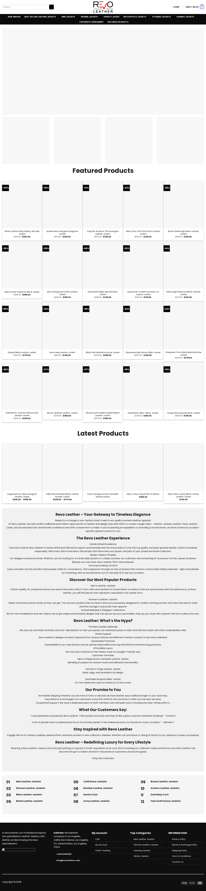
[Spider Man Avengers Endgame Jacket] (62, 204)
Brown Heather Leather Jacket (62, 413)
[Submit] (51, 7)
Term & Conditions (181, 856)
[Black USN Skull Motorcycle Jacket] (103, 325)
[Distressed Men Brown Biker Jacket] (143, 325)
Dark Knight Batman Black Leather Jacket (183, 293)
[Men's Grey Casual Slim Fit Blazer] (143, 467)
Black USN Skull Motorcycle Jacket (103, 352)
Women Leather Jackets (30, 788)
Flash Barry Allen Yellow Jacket (143, 413)
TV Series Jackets (161, 17)
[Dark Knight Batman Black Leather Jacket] (183, 265)
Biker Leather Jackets (29, 794)
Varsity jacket (112, 17)
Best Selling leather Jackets (40, 17)
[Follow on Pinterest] (110, 882)
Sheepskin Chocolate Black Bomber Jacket (184, 353)
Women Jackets (89, 17)
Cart (97, 839)
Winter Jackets (141, 856)
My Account (101, 844)
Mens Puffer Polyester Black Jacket (22, 292)
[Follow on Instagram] (96, 882)
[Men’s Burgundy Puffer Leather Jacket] (62, 265)
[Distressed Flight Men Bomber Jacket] (103, 265)
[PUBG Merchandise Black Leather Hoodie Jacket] (62, 467)
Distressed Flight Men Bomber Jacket (103, 293)
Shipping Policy (179, 850)
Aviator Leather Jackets (165, 788)
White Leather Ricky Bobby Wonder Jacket (22, 232)
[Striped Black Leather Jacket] (22, 325)
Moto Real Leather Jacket (62, 352)
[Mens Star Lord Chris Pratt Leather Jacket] (143, 204)
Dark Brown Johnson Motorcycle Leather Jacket (22, 414)
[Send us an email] (103, 882)
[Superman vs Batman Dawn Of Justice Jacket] (143, 265)
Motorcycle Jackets (134, 17)
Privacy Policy (178, 839)
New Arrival (14, 17)
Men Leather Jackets (28, 781)
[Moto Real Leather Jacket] (62, 325)
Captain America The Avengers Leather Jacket (103, 232)
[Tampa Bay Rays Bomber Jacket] (183, 386)
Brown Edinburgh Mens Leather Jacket (183, 232)
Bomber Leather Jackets (98, 788)
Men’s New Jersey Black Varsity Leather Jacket (183, 495)
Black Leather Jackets (29, 801)
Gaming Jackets (185, 17)
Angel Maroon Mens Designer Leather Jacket (22, 495)
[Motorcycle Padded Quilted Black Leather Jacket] (103, 386)
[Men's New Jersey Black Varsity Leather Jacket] (183, 467)
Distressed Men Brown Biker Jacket (143, 352)
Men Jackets (68, 17)
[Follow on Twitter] (99, 882)
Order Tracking (102, 850)
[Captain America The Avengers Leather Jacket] (103, 204)
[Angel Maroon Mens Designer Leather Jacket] (22, 467)
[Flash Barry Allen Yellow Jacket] (143, 386)
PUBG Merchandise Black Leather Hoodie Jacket (62, 495)
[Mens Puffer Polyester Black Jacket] (22, 265)
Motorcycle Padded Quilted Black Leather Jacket (103, 414)
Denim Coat (90, 794)
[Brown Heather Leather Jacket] (62, 386)
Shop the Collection (103, 758)
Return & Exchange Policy (184, 844)
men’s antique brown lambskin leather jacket (102, 495)
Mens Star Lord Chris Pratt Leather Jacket (143, 232)
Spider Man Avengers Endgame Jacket (62, 232)
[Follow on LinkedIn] (113, 882)
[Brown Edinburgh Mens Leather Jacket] (183, 204)
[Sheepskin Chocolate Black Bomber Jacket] (183, 325)
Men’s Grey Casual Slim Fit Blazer (143, 494)
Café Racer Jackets (95, 781)
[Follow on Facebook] (93, 882)
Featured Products (118, 22)
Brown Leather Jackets (164, 781)
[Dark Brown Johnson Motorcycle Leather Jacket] (22, 386)
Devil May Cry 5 (160, 794)
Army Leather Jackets (96, 801)
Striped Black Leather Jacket (22, 352)
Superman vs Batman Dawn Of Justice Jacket (143, 293)
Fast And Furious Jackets (166, 801)
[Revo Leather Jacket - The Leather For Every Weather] (103, 7)
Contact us (177, 861)
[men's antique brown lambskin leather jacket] (103, 467)
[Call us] (106, 882)
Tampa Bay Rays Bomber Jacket (183, 413)
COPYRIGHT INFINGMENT (91, 22)
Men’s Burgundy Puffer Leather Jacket (62, 293)
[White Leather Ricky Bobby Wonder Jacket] (22, 204)
